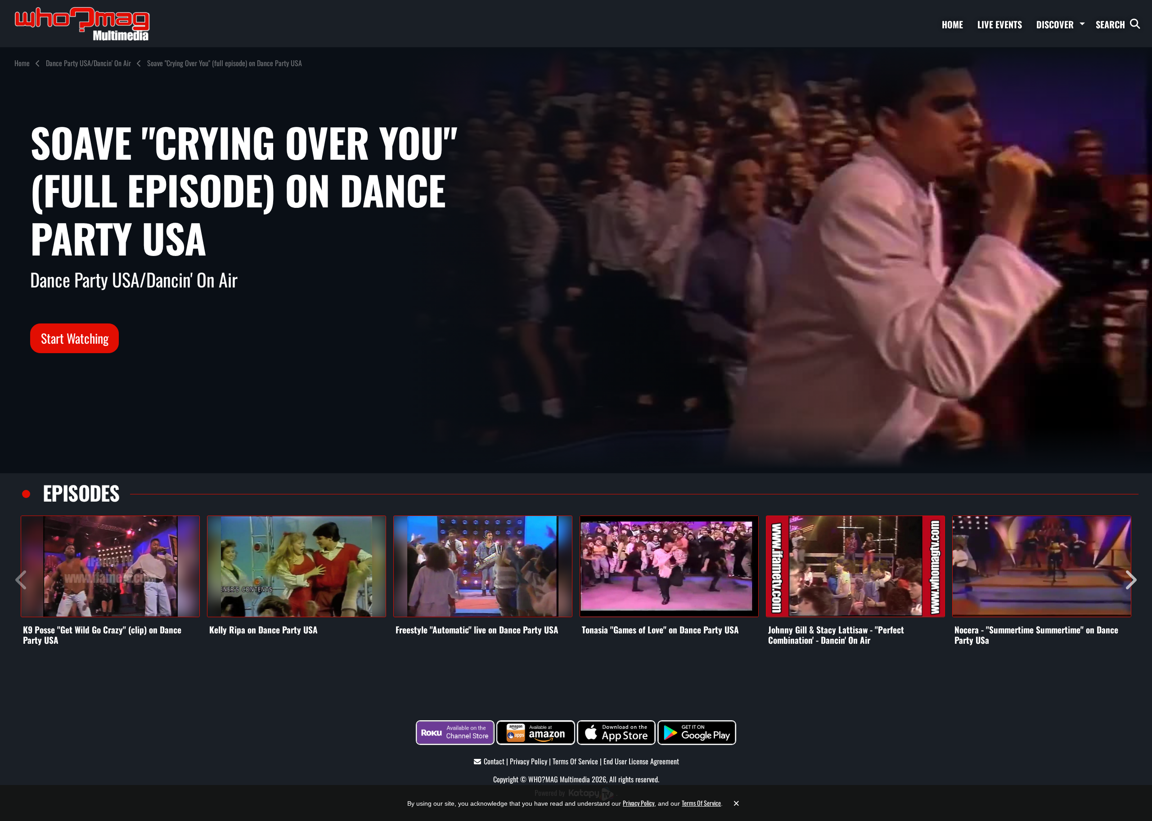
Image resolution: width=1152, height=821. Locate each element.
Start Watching (74, 338)
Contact (494, 761)
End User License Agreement (641, 761)
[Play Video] (110, 566)
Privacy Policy (528, 761)
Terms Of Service (575, 761)
